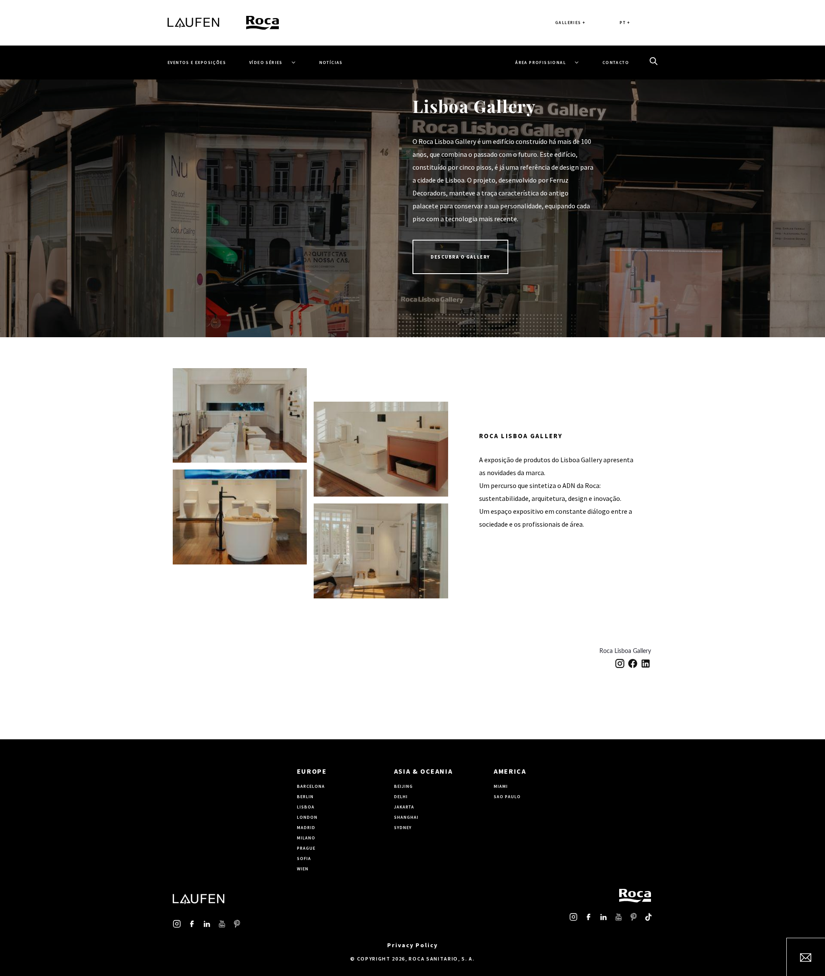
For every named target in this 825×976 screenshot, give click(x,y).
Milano (306, 838)
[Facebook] (632, 663)
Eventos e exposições (197, 62)
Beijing (403, 786)
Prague (306, 848)
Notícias (331, 62)
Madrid (306, 827)
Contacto (615, 62)
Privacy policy (412, 945)
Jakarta (404, 807)
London (307, 817)
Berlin (305, 796)
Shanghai (406, 817)
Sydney (403, 827)
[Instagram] (619, 663)
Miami (501, 786)
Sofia (304, 858)
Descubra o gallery (460, 257)
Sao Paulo (507, 796)
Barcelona (311, 786)
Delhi (401, 796)
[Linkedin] (645, 663)
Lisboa (306, 807)
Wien (303, 869)
